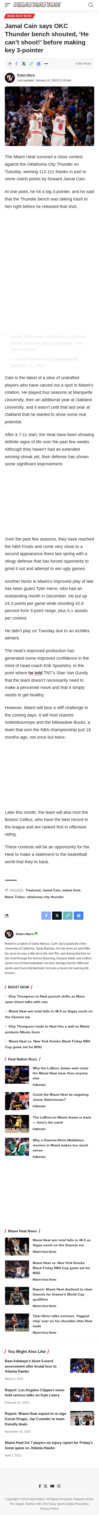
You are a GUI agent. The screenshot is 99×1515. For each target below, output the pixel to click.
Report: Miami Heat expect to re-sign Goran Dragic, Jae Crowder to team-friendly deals (35, 1419)
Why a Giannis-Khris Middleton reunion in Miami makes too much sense (60, 1145)
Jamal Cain (52, 890)
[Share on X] (23, 63)
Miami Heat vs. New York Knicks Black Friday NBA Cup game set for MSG (61, 1268)
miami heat (71, 890)
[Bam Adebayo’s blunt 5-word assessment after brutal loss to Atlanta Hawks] (82, 1365)
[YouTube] (52, 1486)
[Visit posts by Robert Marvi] (10, 78)
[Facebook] (39, 1486)
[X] (46, 1486)
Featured (33, 890)
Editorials (39, 1085)
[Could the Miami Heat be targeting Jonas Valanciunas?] (17, 1101)
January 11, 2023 (27, 365)
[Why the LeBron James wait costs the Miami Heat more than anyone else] (17, 1075)
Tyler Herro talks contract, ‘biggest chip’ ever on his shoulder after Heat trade (62, 1321)
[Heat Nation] (37, 5)
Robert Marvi (26, 75)
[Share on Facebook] (16, 63)
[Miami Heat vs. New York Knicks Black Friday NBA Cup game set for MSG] (17, 1269)
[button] (9, 5)
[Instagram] (59, 1486)
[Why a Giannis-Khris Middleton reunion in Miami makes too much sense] (17, 1147)
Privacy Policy (49, 1508)
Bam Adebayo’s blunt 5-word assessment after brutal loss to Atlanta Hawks (30, 1366)
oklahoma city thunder (45, 897)
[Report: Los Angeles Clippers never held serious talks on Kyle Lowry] (82, 1394)
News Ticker (15, 897)
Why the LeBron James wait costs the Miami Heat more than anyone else (60, 1073)
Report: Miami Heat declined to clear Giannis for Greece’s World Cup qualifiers (62, 1294)
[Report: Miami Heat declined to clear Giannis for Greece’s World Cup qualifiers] (17, 1296)
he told (35, 672)
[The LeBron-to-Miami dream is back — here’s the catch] (17, 1124)
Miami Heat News (19, 16)
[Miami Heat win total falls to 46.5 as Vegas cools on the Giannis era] (17, 1247)
